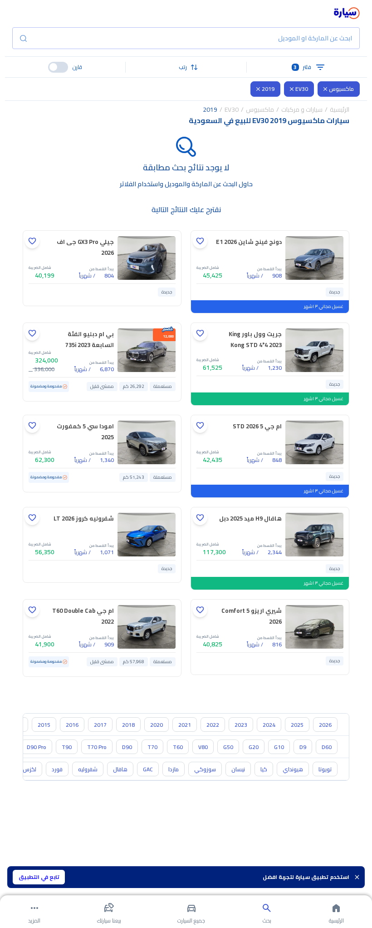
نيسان (238, 769)
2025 (297, 725)
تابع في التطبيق (39, 877)
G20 (254, 747)
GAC (148, 769)
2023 (241, 725)
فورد (57, 769)
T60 (178, 747)
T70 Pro (97, 747)
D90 (127, 747)
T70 (152, 747)
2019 (268, 89)
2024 (269, 725)
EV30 (301, 89)
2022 (212, 725)
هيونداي (293, 769)
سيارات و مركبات (302, 109)
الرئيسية (339, 109)
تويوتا (325, 769)
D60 (327, 747)
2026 (325, 725)
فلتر (302, 67)
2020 (156, 725)
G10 (279, 747)
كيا (263, 769)
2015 (44, 725)
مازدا (173, 769)
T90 (67, 747)
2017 (100, 725)
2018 (128, 725)
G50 (228, 747)
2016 (72, 725)
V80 (203, 747)
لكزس (29, 769)
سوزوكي (205, 769)
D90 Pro (36, 747)
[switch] (58, 67)
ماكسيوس (341, 89)
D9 (302, 747)
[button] (186, 67)
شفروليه (88, 769)
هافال (120, 769)
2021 (184, 725)
